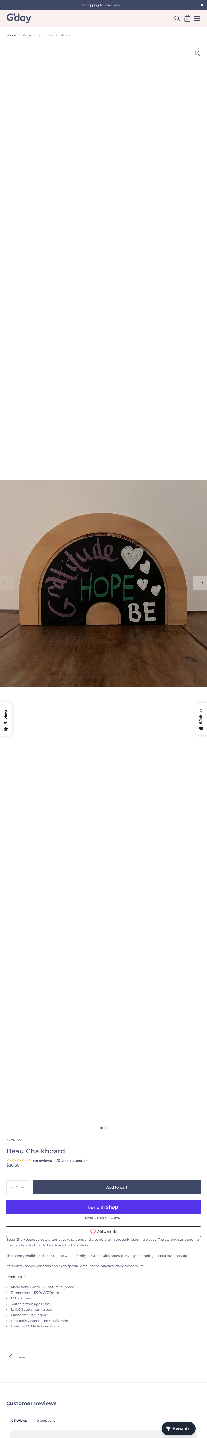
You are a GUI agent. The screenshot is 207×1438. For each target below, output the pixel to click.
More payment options (103, 1218)
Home (11, 35)
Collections (31, 35)
